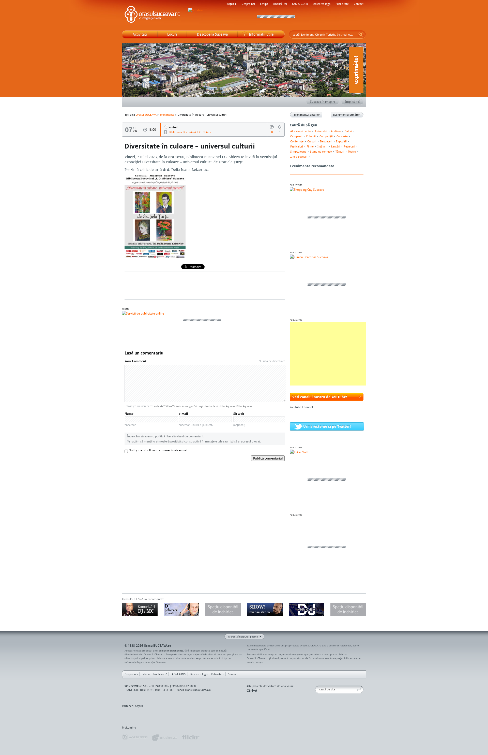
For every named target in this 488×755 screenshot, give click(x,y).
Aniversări (321, 131)
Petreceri (349, 146)
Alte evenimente (300, 131)
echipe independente (171, 650)
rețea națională (195, 654)
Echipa (264, 4)
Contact (358, 4)
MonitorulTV (159, 715)
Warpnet (313, 715)
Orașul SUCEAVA (152, 15)
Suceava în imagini (322, 101)
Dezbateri (326, 141)
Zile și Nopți (337, 715)
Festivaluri (296, 146)
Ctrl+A (252, 690)
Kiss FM (271, 715)
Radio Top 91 (289, 715)
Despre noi (248, 4)
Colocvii (311, 136)
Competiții (326, 136)
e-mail (196, 419)
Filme (310, 146)
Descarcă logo (321, 4)
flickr (190, 737)
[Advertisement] (328, 354)
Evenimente (167, 114)
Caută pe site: (317, 689)
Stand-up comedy (321, 151)
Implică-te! (280, 4)
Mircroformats (164, 737)
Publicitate (342, 4)
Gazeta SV (206, 715)
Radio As (356, 715)
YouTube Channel (301, 407)
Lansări (335, 146)
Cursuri (311, 141)
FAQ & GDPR (300, 4)
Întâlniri (322, 146)
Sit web (239, 419)
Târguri (340, 151)
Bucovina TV (183, 715)
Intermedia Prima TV (255, 715)
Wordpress (134, 737)
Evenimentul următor (346, 114)
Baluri (348, 131)
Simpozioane (298, 151)
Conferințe (296, 141)
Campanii (296, 136)
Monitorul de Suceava (132, 715)
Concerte (342, 136)
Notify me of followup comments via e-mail (158, 450)
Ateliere (336, 131)
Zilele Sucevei (298, 156)
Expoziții (341, 141)
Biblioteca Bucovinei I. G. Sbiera (190, 132)
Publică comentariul (268, 458)
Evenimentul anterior (307, 114)
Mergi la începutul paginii (243, 636)
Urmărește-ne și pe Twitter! (327, 426)
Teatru (352, 151)
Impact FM (233, 715)
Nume (130, 419)
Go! (361, 34)
